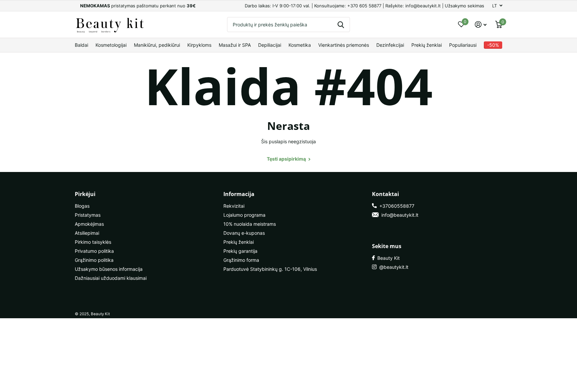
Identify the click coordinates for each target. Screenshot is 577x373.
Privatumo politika (94, 251)
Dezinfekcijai (390, 45)
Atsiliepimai (87, 233)
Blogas (82, 206)
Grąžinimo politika (94, 260)
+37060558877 (395, 206)
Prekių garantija (240, 251)
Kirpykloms (199, 45)
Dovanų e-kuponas (244, 233)
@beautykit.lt (392, 267)
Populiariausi (462, 45)
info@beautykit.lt (398, 215)
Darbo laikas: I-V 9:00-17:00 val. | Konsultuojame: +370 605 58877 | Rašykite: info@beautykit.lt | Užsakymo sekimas (364, 5)
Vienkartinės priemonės (343, 45)
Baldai (81, 45)
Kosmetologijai (111, 45)
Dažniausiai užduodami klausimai (111, 278)
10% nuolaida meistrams (249, 224)
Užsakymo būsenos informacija (109, 269)
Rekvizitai (233, 206)
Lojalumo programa (244, 215)
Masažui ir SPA (235, 45)
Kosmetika (299, 45)
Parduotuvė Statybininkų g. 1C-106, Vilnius (270, 269)
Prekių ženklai (426, 45)
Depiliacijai (269, 45)
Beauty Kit (387, 258)
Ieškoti (341, 24)
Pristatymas (88, 215)
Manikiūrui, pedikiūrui (157, 45)
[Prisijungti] (480, 24)
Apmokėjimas (89, 224)
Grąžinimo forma (241, 260)
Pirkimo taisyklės (93, 242)
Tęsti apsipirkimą (287, 159)
